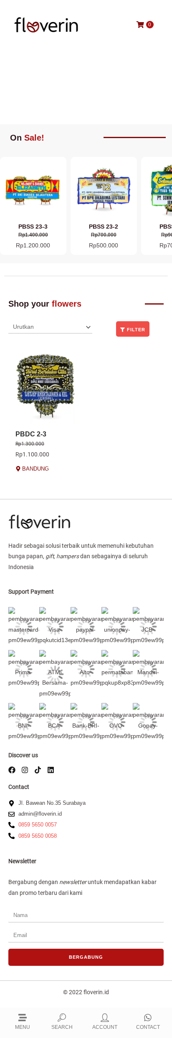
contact (148, 1027)
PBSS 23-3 (33, 226)
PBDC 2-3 (30, 434)
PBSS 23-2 (103, 226)
